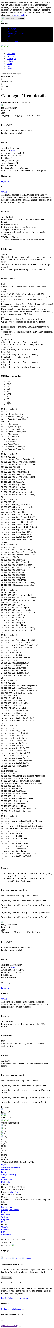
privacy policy (20, 15)
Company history (8, 1174)
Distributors (6, 1182)
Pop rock (5, 181)
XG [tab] (8, 389)
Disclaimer (6, 1169)
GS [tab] (8, 386)
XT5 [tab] (9, 397)
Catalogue (11, 58)
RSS (3, 1232)
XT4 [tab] (9, 394)
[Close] (2, 49)
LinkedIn (5, 1229)
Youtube (4, 1227)
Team (3, 1177)
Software (5, 1217)
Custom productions (10, 1209)
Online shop (6, 1207)
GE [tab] (8, 402)
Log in (4, 1298)
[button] (8, 38)
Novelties (11, 56)
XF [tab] (8, 392)
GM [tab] (8, 381)
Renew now (6, 1277)
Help (3, 1212)
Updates (10, 66)
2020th (4, 192)
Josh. (13, 150)
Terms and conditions (10, 1167)
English (17, 1259)
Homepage (23, 1298)
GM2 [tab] (9, 384)
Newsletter (6, 1235)
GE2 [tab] (9, 404)
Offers (9, 63)
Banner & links (7, 1179)
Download (5, 1214)
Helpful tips (6, 1219)
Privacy (4, 1172)
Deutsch (7, 1259)
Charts (9, 68)
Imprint (4, 1164)
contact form (13, 1192)
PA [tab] (8, 399)
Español (27, 1259)
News (3, 1222)
